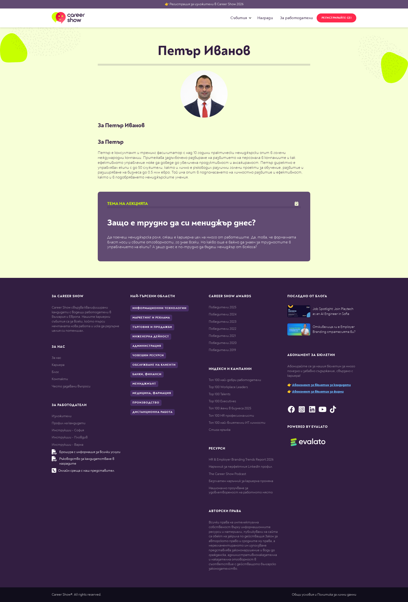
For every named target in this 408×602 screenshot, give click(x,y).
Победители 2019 (222, 350)
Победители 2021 (222, 336)
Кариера (58, 365)
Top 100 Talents (219, 394)
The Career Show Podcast (227, 474)
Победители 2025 (222, 307)
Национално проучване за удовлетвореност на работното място (241, 490)
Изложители (62, 416)
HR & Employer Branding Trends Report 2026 (241, 460)
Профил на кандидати (68, 423)
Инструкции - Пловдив (70, 437)
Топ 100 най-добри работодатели (235, 380)
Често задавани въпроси (71, 386)
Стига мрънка (219, 430)
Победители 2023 (222, 322)
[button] (240, 17)
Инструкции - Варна (67, 445)
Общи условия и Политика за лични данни (324, 595)
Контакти (60, 379)
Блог (55, 372)
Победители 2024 (222, 314)
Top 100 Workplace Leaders (228, 387)
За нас (56, 358)
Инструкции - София (68, 430)
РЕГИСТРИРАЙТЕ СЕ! (337, 18)
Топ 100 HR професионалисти (231, 416)
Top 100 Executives (222, 401)
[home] (68, 18)
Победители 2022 (222, 329)
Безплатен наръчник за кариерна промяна (241, 481)
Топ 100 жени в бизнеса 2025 (230, 408)
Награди (265, 18)
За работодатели (296, 18)
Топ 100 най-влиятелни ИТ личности (237, 423)
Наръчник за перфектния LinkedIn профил (240, 467)
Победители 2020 (223, 343)
